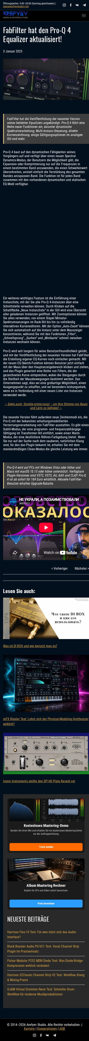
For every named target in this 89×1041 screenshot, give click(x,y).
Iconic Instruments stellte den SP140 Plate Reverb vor (39, 781)
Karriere (29, 1029)
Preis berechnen (46, 903)
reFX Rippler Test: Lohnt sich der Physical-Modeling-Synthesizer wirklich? (45, 721)
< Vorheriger (59, 568)
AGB (62, 1029)
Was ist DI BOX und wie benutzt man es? (30, 646)
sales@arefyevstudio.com (16, 6)
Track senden (46, 846)
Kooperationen (47, 1029)
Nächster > (82, 568)
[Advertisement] (44, 241)
